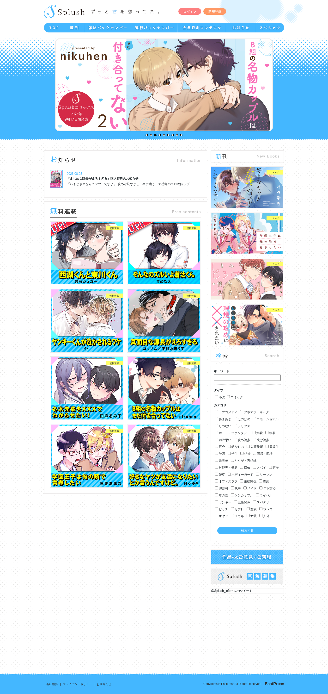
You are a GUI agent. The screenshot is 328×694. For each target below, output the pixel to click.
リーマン (266, 474)
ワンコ (268, 509)
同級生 (274, 447)
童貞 (253, 509)
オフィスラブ (228, 481)
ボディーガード (242, 474)
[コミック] (247, 205)
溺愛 (259, 433)
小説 (222, 397)
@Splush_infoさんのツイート (231, 591)
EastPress (274, 683)
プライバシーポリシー (77, 684)
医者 (276, 467)
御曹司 (223, 488)
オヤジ (223, 516)
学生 (234, 454)
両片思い (225, 440)
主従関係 (250, 481)
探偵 (247, 467)
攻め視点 (244, 440)
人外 (266, 516)
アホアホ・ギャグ (256, 412)
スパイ (261, 467)
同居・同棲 (265, 454)
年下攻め (269, 488)
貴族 (266, 481)
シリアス (244, 426)
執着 (272, 433)
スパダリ (263, 502)
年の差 (223, 495)
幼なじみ (237, 447)
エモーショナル (268, 419)
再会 (222, 447)
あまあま (225, 419)
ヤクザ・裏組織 (245, 461)
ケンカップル (244, 495)
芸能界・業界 (228, 467)
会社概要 (52, 684)
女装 (253, 516)
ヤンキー (225, 502)
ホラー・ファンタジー (234, 433)
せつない (225, 426)
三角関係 (244, 502)
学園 (222, 454)
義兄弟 (223, 461)
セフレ (239, 509)
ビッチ (223, 509)
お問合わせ (104, 684)
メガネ (239, 516)
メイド (252, 488)
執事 (238, 488)
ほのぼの (244, 419)
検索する (247, 530)
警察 (222, 474)
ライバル (266, 495)
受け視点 (263, 440)
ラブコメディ (228, 412)
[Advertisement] (164, 630)
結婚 (247, 454)
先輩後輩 (256, 447)
